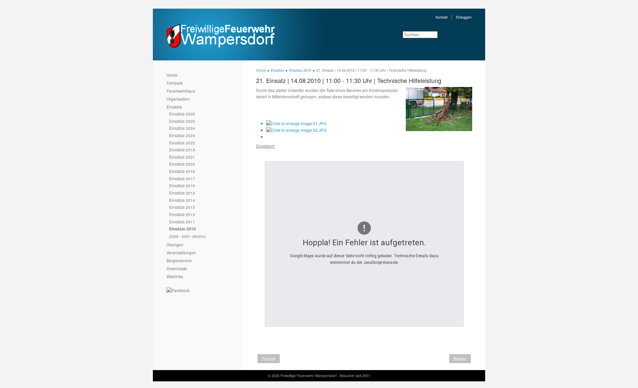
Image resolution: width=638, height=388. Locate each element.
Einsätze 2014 (182, 200)
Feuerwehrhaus (180, 91)
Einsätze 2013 (182, 207)
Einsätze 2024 (182, 128)
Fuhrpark (174, 83)
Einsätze (174, 107)
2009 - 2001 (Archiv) (187, 236)
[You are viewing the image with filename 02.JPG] (296, 130)
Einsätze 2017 (182, 178)
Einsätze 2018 (182, 171)
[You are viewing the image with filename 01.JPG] (296, 123)
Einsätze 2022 (182, 142)
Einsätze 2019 (182, 149)
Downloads (176, 268)
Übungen (174, 244)
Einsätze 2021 (182, 157)
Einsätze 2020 (182, 164)
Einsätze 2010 (182, 229)
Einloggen (464, 17)
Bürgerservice (179, 260)
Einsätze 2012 (182, 214)
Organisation (178, 99)
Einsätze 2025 (182, 121)
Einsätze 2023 (182, 135)
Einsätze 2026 (182, 113)
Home (171, 75)
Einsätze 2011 (182, 221)
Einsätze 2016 (182, 185)
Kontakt (442, 17)
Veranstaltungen (181, 252)
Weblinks (174, 276)
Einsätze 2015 (182, 192)
